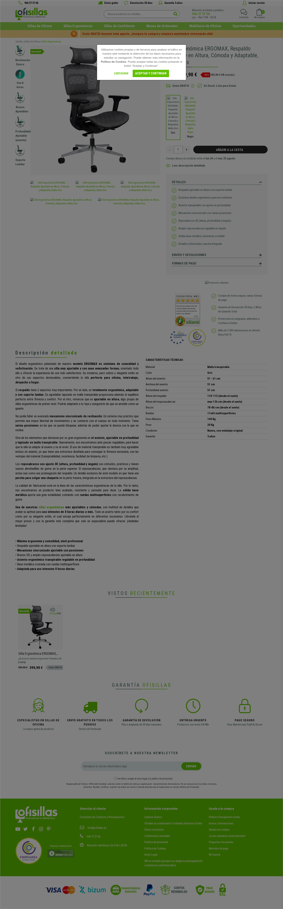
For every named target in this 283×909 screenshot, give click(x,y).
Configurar (121, 73)
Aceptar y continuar (151, 73)
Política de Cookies (113, 61)
